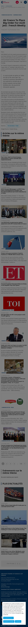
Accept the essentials (9, 621)
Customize (18, 621)
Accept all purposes (8, 618)
